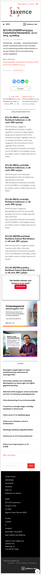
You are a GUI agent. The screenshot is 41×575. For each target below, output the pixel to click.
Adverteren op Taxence (13, 493)
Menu (8, 24)
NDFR (7, 499)
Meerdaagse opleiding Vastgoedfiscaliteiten (18, 430)
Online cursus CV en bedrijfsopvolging (16, 415)
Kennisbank (9, 483)
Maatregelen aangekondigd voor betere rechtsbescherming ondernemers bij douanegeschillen (16, 372)
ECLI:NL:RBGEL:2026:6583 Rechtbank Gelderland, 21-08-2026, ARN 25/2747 (18, 202)
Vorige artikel (15, 96)
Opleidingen (9, 480)
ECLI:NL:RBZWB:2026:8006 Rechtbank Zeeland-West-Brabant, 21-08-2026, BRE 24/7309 (20, 238)
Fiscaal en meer (10, 506)
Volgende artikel (27, 96)
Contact (31, 4)
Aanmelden (20, 287)
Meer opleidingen (9, 455)
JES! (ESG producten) (12, 502)
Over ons (8, 490)
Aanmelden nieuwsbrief (13, 532)
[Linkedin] (22, 81)
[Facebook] (14, 81)
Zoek (32, 466)
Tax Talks (8, 509)
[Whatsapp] (26, 81)
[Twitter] (18, 81)
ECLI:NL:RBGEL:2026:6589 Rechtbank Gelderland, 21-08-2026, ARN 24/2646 (18, 120)
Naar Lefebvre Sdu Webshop (15, 535)
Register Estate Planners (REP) (16, 512)
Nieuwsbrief (22, 4)
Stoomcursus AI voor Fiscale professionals (17, 436)
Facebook (8, 528)
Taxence (20, 12)
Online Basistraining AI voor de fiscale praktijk (19, 400)
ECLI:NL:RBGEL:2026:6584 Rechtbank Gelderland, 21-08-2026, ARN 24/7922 (18, 167)
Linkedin (8, 522)
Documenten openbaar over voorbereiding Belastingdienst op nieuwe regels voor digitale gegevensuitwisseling (19, 383)
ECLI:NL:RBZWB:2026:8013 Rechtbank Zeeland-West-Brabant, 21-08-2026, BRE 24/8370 (20, 270)
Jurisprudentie (18, 70)
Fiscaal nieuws (10, 477)
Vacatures (8, 487)
